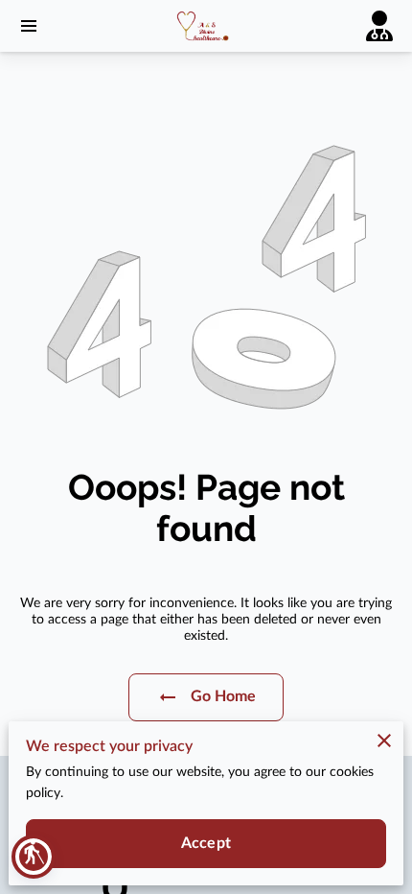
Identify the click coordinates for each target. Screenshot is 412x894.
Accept (206, 843)
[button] (33, 856)
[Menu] (28, 26)
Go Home (224, 696)
